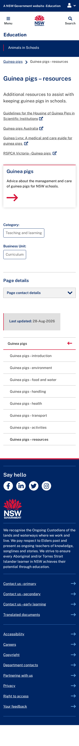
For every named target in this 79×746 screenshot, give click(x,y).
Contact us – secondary (22, 594)
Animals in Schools (23, 48)
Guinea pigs (13, 61)
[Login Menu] (71, 5)
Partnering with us (18, 675)
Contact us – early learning (24, 604)
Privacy (9, 686)
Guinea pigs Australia (23, 128)
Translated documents (21, 615)
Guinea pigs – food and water (33, 380)
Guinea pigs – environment (31, 368)
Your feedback (15, 706)
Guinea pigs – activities (28, 427)
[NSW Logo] (39, 20)
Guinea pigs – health (26, 403)
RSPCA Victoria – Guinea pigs (30, 153)
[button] (8, 20)
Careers (9, 644)
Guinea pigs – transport (28, 415)
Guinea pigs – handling (28, 391)
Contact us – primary (19, 584)
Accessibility (13, 634)
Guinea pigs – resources (29, 439)
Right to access (16, 696)
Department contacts (20, 665)
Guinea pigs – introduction (31, 356)
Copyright (11, 655)
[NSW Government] (39, 509)
